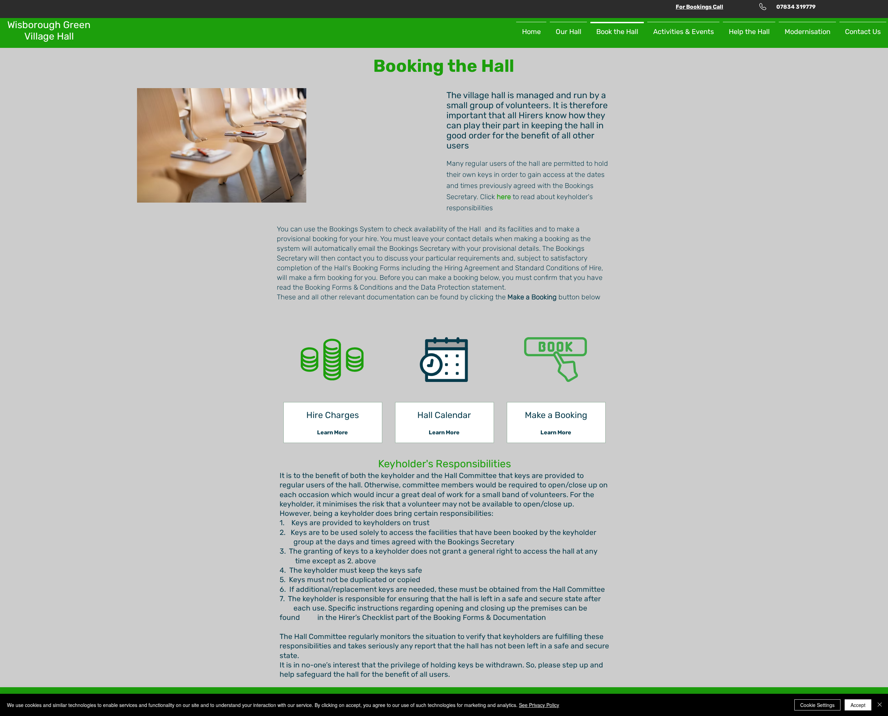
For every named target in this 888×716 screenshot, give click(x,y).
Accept (858, 704)
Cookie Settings (817, 704)
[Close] (880, 704)
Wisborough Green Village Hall (49, 30)
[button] (699, 6)
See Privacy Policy (539, 704)
